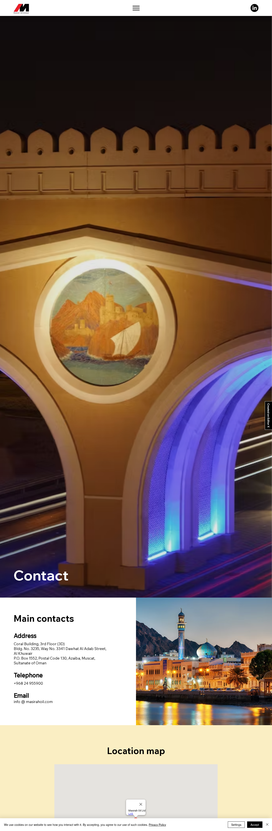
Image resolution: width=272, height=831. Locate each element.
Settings (236, 825)
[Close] (267, 824)
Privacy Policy (157, 825)
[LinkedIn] (254, 8)
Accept (254, 825)
